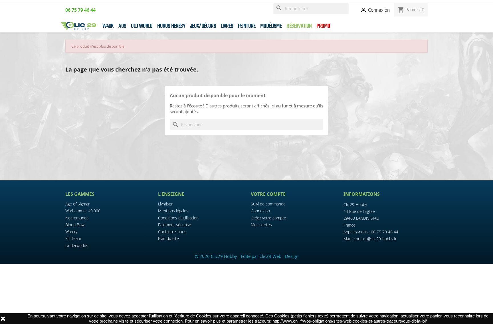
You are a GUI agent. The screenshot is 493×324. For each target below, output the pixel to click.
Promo (323, 26)
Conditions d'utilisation (178, 218)
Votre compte (268, 194)
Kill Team (73, 238)
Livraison (165, 204)
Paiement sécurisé (174, 224)
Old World (142, 26)
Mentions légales (173, 210)
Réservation (299, 26)
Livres (227, 26)
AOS (122, 26)
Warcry (71, 231)
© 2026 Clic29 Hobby (216, 256)
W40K (108, 26)
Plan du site (168, 238)
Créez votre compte (268, 218)
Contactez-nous (172, 231)
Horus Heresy (171, 26)
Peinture (247, 26)
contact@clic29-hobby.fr (375, 238)
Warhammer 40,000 (82, 210)
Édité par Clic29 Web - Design (269, 256)
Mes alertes (261, 224)
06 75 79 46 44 (384, 232)
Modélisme (271, 26)
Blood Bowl (75, 224)
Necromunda (76, 218)
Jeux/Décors (203, 26)
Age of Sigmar (77, 204)
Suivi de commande (268, 204)
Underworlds (76, 245)
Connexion (260, 210)
